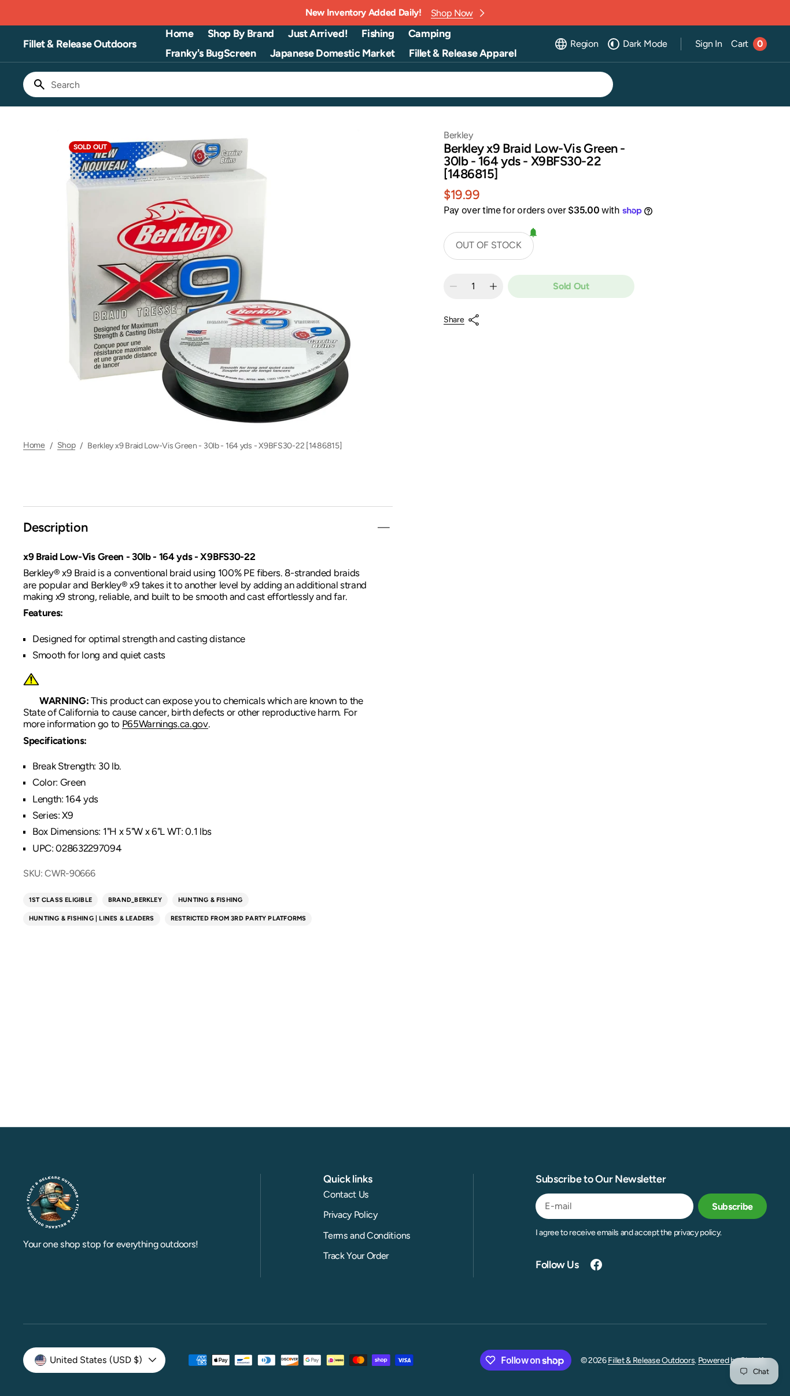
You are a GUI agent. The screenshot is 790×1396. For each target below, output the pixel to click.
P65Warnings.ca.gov (165, 724)
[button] (576, 44)
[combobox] (329, 84)
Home (34, 445)
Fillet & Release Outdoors (651, 1360)
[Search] (34, 84)
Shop (66, 445)
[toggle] (383, 527)
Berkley (458, 135)
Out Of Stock (489, 245)
